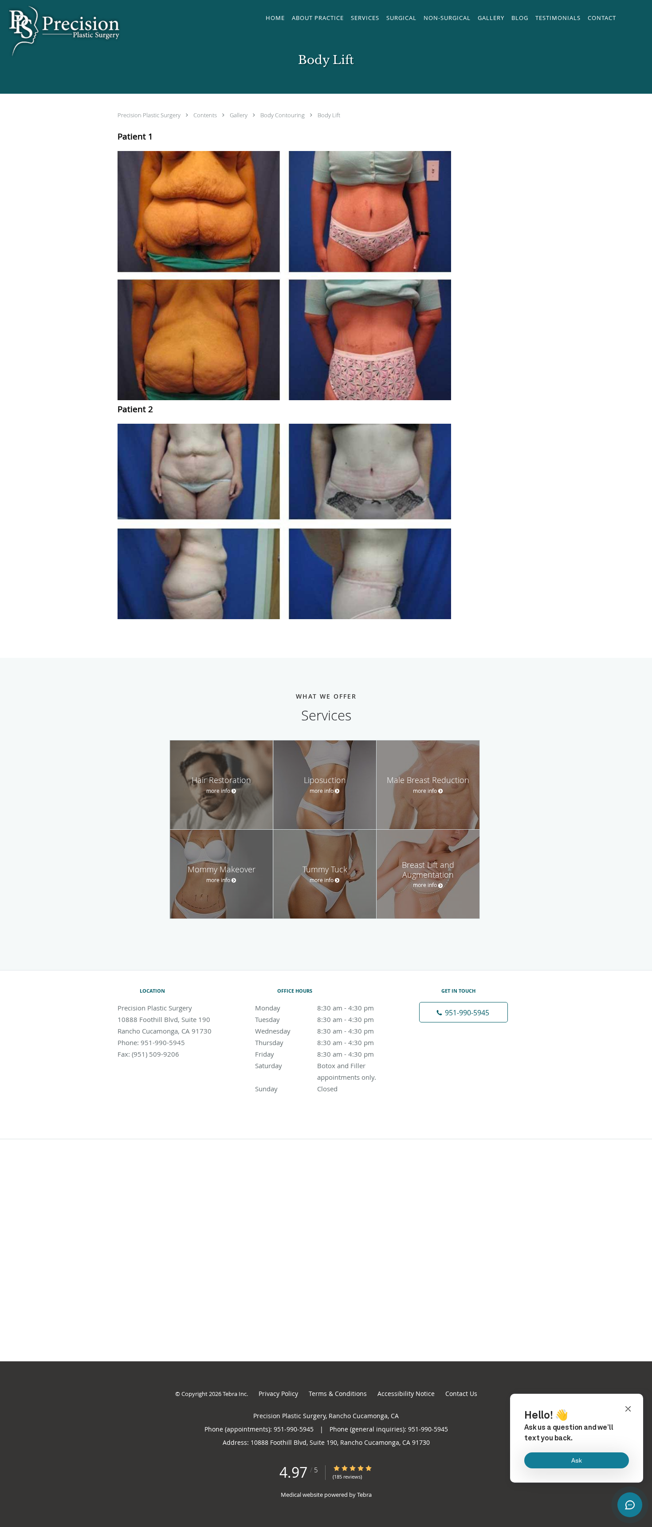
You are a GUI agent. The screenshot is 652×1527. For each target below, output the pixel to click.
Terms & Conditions (338, 1393)
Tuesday (314, 1019)
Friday (314, 1054)
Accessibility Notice (406, 1393)
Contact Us (461, 1393)
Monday (314, 1007)
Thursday (314, 1042)
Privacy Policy (278, 1393)
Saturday (323, 1066)
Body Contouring (283, 115)
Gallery (239, 115)
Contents (205, 115)
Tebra (364, 1495)
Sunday (296, 1088)
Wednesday (314, 1030)
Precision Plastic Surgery (150, 115)
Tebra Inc (235, 1394)
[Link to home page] (62, 31)
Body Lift (329, 115)
